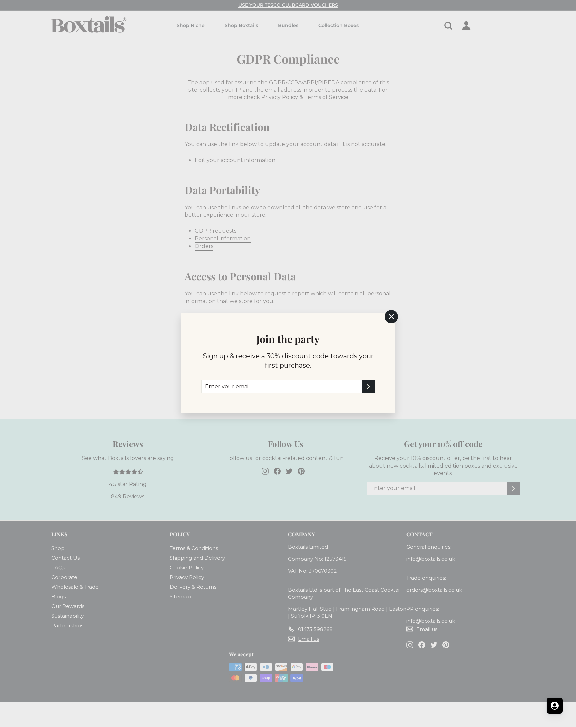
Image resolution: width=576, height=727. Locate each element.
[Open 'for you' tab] (555, 706)
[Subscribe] (368, 386)
